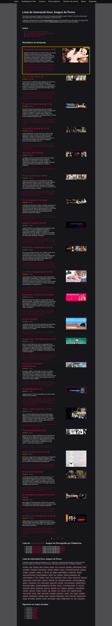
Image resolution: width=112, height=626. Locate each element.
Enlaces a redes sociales (33, 36)
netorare (59, 585)
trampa (25, 598)
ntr (76, 585)
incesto (69, 577)
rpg (49, 591)
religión (38, 591)
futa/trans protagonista (70, 575)
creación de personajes (72, 570)
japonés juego (27, 580)
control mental (45, 583)
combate (25, 572)
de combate (31, 598)
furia (55, 575)
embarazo (64, 588)
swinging (41, 596)
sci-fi (68, 591)
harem (47, 577)
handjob (41, 577)
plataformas (39, 588)
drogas (55, 572)
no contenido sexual (69, 585)
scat (58, 591)
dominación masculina (64, 580)
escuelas (63, 591)
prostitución (71, 588)
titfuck (67, 596)
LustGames (32, 608)
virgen (58, 598)
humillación (58, 577)
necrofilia (53, 585)
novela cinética (36, 580)
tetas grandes (42, 570)
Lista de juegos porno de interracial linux (37, 31)
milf (38, 583)
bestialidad (26, 570)
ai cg (56, 567)
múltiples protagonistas (42, 585)
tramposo (83, 570)
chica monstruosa (69, 583)
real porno (32, 591)
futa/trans (60, 575)
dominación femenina (29, 575)
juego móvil (53, 583)
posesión (53, 588)
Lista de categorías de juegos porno (36, 34)
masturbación (32, 583)
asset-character (77, 567)
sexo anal (62, 567)
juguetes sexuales (76, 591)
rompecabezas (80, 588)
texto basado (60, 596)
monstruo (60, 583)
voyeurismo (81, 598)
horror (52, 577)
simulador (53, 593)
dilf (51, 572)
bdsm (84, 567)
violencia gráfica (27, 577)
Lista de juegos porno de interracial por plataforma (40, 33)
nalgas (76, 593)
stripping (25, 596)
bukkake (56, 570)
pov (58, 588)
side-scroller (45, 593)
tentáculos (52, 596)
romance (44, 591)
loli (56, 580)
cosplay (38, 572)
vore (75, 598)
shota (39, 593)
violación (25, 591)
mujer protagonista (42, 575)
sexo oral (81, 585)
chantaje (50, 570)
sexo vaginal (51, 598)
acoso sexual (27, 593)
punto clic (47, 588)
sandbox (53, 591)
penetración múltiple (29, 585)
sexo (37, 577)
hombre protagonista (79, 580)
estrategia (82, 593)
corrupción (32, 572)
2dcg (30, 567)
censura (62, 570)
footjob (51, 575)
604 (57, 538)
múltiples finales (80, 583)
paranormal (26, 588)
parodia (33, 588)
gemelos (38, 598)
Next (62, 538)
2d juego (25, 567)
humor (64, 577)
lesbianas (51, 580)
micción (44, 598)
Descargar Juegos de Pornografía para (45, 546)
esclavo (66, 593)
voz (72, 598)
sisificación (60, 593)
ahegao (52, 567)
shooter (34, 593)
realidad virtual (65, 598)
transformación (81, 596)
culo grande (34, 570)
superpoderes (33, 596)
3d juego (35, 567)
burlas (46, 596)
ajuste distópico (62, 572)
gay (79, 575)
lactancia (45, 580)
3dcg (40, 567)
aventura (46, 567)
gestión (25, 583)
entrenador (73, 596)
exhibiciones (72, 572)
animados (69, 567)
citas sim (46, 572)
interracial (84, 577)
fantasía (79, 572)
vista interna (76, 577)
